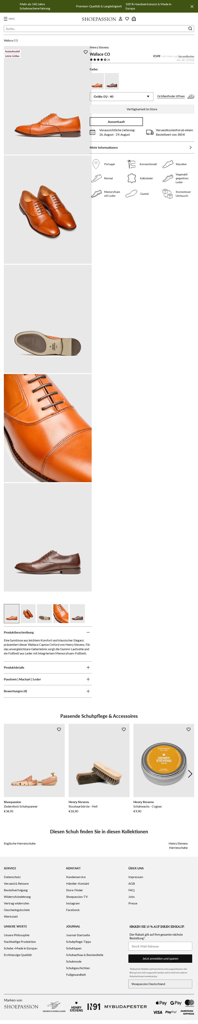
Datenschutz (12, 877)
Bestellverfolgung (16, 890)
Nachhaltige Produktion (20, 941)
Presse (132, 903)
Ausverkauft (116, 121)
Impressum (135, 877)
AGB (131, 883)
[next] (190, 773)
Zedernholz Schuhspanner (21, 806)
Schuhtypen (73, 948)
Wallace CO (11, 40)
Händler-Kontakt (77, 883)
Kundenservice (76, 877)
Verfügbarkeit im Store (142, 109)
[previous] (8, 773)
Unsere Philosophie (16, 935)
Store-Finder (74, 890)
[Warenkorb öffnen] (134, 19)
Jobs (131, 896)
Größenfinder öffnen (171, 96)
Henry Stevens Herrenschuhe (178, 845)
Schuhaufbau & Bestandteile (84, 955)
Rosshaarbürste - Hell (83, 806)
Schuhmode (73, 961)
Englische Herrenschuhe (20, 843)
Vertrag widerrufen (16, 903)
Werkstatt (11, 916)
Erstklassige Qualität (18, 955)
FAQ (131, 890)
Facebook (73, 910)
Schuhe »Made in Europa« (21, 948)
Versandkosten (186, 56)
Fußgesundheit (76, 974)
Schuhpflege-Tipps (78, 941)
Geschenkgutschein (17, 910)
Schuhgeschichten (78, 968)
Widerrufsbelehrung (17, 896)
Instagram (73, 903)
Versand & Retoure (16, 883)
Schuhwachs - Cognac (147, 806)
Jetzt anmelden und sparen (160, 958)
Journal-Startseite (78, 935)
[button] (142, 59)
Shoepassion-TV (77, 896)
